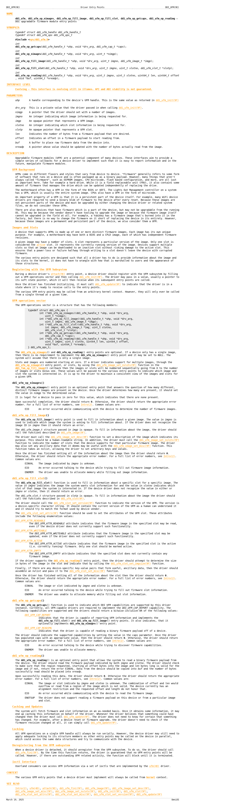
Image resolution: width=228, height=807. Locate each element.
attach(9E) (58, 274)
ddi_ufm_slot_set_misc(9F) (87, 571)
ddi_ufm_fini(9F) (26, 752)
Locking (18, 728)
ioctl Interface (24, 761)
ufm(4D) (154, 766)
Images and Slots (25, 227)
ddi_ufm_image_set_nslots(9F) (116, 365)
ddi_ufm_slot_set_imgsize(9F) (131, 563)
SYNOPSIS (13, 27)
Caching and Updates (27, 706)
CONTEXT (12, 772)
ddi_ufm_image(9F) (73, 432)
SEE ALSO (13, 783)
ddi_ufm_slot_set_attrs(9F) (39, 513)
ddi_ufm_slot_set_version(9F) (74, 503)
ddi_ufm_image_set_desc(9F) (69, 437)
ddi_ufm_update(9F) (108, 284)
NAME (10, 13)
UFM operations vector (29, 300)
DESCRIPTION (15, 153)
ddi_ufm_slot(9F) (72, 498)
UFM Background (23, 169)
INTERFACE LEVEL (19, 84)
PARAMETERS (15, 95)
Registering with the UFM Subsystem (39, 269)
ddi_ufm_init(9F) (167, 100)
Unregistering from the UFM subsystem (41, 745)
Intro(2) (86, 404)
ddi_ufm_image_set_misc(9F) (132, 445)
